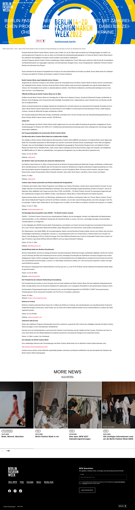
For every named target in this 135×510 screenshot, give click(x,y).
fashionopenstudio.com (35, 209)
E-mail (82, 474)
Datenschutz (20, 506)
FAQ (22, 482)
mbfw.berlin (31, 157)
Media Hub (48, 482)
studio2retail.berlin (34, 276)
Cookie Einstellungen (9, 506)
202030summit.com (34, 246)
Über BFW (12, 482)
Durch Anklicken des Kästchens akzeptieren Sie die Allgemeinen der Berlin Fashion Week (103, 482)
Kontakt (30, 482)
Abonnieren (87, 490)
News (16, 48)
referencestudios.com (35, 317)
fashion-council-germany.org (37, 298)
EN (117, 7)
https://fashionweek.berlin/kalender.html (34, 347)
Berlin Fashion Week (8, 48)
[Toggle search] (122, 7)
